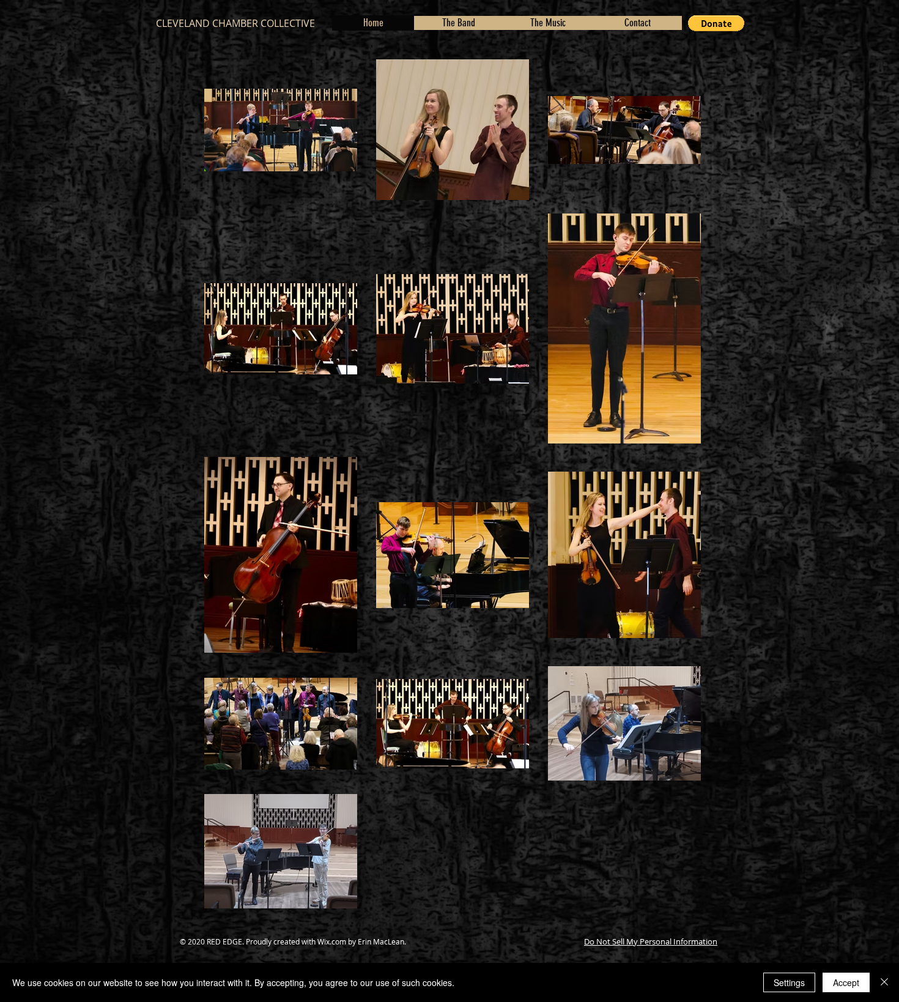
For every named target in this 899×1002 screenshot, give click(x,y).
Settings (789, 982)
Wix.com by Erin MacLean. (361, 941)
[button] (716, 23)
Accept (846, 982)
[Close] (884, 982)
